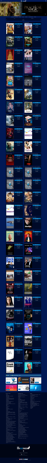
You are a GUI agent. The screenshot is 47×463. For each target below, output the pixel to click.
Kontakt (31, 408)
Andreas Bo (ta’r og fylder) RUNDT (10, 436)
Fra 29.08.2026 (18, 76)
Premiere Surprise (8, 411)
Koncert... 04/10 (36, 205)
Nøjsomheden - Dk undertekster (21, 394)
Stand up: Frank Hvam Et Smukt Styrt (10, 441)
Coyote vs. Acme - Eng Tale (21, 400)
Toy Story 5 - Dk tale (8, 402)
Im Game (19, 397)
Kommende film (32, 398)
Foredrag (31, 400)
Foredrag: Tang (20, 424)
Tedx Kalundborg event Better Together (22, 402)
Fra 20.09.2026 (18, 180)
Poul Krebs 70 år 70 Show (21, 417)
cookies (27, 458)
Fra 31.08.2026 (36, 102)
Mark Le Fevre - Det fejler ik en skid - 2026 (10, 423)
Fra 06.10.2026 (36, 218)
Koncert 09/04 (36, 349)
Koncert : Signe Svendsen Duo (21, 428)
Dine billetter (31, 407)
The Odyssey (7, 400)
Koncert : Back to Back (8, 426)
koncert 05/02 (18, 310)
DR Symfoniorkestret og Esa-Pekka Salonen (11, 421)
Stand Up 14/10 (36, 231)
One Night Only (7, 397)
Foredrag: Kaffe (8, 429)
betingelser (22, 458)
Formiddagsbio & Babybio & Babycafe (34, 403)
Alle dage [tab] (23, 19)
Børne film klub (7, 420)
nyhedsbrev (20, 458)
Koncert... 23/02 (36, 310)
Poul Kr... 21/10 (36, 244)
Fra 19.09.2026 (18, 168)
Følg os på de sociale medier (33, 404)
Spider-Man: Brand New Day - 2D (9, 401)
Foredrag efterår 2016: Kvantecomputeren (23, 416)
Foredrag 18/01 (36, 297)
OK (19, 389)
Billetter (37, 382)
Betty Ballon (19, 411)
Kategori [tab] (32, 18)
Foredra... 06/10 (18, 218)
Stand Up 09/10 (18, 231)
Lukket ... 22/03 (18, 349)
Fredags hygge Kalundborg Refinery (10, 398)
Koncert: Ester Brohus (8, 440)
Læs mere (23, 13)
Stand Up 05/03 (36, 323)
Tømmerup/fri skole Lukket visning (10, 439)
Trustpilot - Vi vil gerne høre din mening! (34, 405)
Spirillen (7, 394)
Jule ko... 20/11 (18, 297)
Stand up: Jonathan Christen (9, 424)
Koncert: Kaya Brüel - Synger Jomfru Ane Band (11, 434)
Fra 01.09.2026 (18, 63)
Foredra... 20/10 (18, 244)
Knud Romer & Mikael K (8, 433)
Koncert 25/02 (18, 323)
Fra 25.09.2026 (18, 205)
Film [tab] (14, 18)
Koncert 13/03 (36, 336)
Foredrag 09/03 (18, 336)
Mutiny (7, 405)
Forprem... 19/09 (37, 192)
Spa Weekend (7, 408)
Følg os (8, 389)
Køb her (20, 382)
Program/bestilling (32, 397)
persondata (25, 458)
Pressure (7, 410)
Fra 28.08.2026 (36, 63)
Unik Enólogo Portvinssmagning (21, 420)
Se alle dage (18, 25)
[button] (1, 14)
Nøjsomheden (7, 395)
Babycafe (7, 407)
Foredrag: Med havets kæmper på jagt (22, 414)
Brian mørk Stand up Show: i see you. (22, 413)
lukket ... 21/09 (18, 192)
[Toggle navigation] (46, 0)
